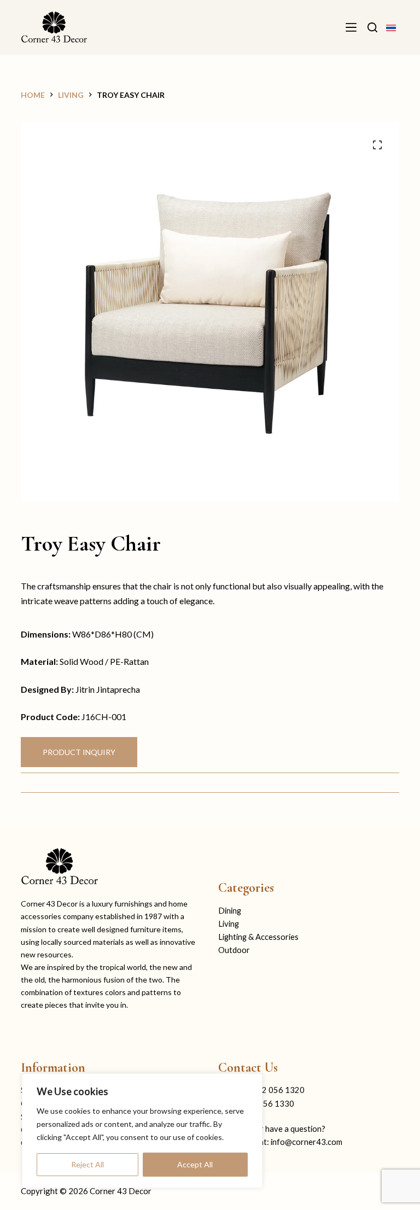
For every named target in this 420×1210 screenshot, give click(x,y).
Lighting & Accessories (258, 937)
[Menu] (351, 27)
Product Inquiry (79, 752)
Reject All (87, 1164)
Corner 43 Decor (120, 1191)
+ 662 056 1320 (275, 1090)
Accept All (195, 1164)
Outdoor (234, 950)
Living (228, 923)
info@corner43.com (306, 1142)
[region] (142, 1130)
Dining (229, 910)
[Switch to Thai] (391, 27)
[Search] (372, 27)
